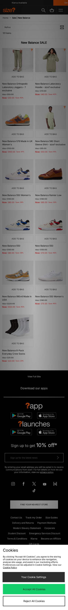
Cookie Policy (10, 567)
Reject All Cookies (34, 601)
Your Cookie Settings (33, 577)
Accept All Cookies (34, 589)
